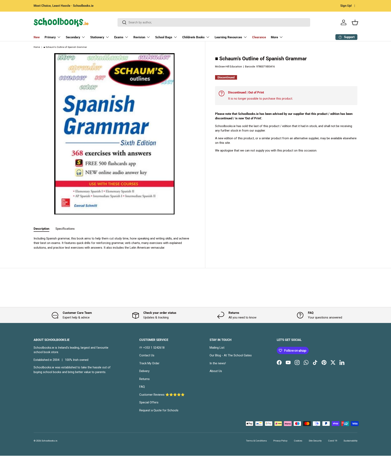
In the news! (218, 363)
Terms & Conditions (256, 440)
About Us (216, 371)
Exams (118, 37)
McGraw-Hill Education (228, 66)
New (37, 37)
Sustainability (350, 440)
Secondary (73, 37)
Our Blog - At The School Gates (231, 355)
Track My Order (149, 363)
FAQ (142, 387)
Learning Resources (228, 37)
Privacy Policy (280, 440)
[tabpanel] (114, 243)
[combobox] (214, 22)
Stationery (97, 37)
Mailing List (217, 347)
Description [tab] (41, 229)
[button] (354, 22)
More (274, 37)
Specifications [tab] (65, 229)
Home (37, 47)
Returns (144, 379)
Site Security (315, 440)
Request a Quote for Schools (158, 410)
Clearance (259, 37)
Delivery (144, 371)
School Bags (163, 37)
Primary (50, 37)
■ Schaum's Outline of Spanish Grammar (65, 47)
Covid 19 (332, 440)
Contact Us (146, 355)
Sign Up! (346, 6)
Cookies (298, 440)
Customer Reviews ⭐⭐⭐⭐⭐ (162, 394)
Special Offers (148, 402)
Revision (139, 37)
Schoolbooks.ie (49, 440)
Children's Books (193, 37)
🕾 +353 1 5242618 (152, 347)
